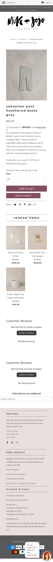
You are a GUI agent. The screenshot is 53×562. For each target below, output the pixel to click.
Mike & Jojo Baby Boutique (29, 542)
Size (8, 174)
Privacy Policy (12, 431)
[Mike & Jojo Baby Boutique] (26, 23)
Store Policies (12, 434)
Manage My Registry (15, 479)
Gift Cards (10, 437)
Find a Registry (12, 469)
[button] (26, 128)
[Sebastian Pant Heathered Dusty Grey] (26, 75)
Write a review (26, 333)
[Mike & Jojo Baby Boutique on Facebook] (7, 442)
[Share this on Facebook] (19, 204)
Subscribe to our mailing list (26, 393)
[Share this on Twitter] (15, 204)
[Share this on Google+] (29, 204)
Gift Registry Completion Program (21, 483)
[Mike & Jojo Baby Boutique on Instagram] (12, 442)
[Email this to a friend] (34, 204)
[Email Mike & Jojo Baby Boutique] (17, 442)
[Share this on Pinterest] (24, 204)
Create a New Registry (16, 474)
